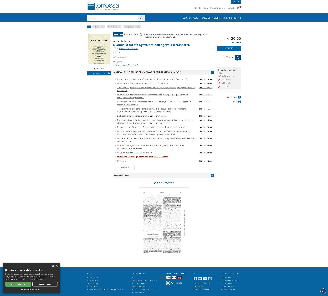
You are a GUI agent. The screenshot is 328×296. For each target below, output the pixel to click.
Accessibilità (92, 286)
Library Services (227, 286)
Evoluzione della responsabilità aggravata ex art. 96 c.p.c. (142, 116)
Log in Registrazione (214, 8)
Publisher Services (228, 289)
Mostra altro (124, 167)
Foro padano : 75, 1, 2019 (126, 65)
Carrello (234, 7)
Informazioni (121, 175)
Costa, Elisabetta (121, 41)
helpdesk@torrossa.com (146, 289)
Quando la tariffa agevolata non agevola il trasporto (142, 156)
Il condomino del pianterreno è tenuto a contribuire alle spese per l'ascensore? (152, 79)
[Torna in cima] (323, 291)
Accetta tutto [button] (18, 284)
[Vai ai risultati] (141, 18)
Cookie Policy (92, 283)
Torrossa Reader (138, 283)
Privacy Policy (92, 280)
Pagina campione (98, 73)
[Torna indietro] (89, 26)
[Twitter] (200, 279)
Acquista (229, 48)
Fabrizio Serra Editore (128, 48)
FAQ (133, 277)
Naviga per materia (210, 17)
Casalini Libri (198, 286)
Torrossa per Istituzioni (230, 280)
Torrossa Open (227, 283)
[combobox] (116, 18)
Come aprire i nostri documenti (144, 280)
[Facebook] (195, 279)
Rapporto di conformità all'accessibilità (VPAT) (105, 289)
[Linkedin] (205, 279)
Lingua (236, 2)
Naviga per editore (231, 17)
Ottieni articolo (205, 79)
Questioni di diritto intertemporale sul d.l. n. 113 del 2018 (142, 83)
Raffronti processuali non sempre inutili (134, 152)
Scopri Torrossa (93, 277)
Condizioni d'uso (139, 286)
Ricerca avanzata (189, 17)
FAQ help (196, 8)
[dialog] (31, 278)
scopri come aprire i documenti (159, 36)
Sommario (121, 161)
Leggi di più (40, 279)
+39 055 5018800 (142, 292)
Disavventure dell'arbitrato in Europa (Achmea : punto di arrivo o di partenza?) (151, 127)
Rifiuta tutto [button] (45, 284)
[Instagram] (210, 279)
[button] (233, 97)
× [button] (57, 266)
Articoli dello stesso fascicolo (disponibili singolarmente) (147, 72)
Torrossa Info (226, 277)
